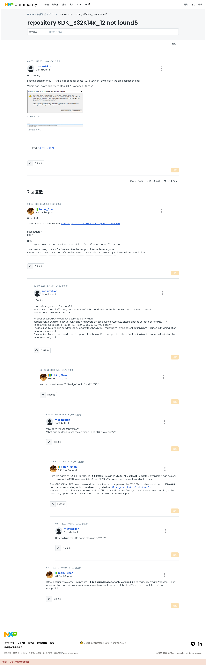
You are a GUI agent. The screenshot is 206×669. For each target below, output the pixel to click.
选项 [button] (174, 44)
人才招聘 (21, 643)
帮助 (194, 4)
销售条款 (24, 653)
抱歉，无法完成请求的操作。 (17, 662)
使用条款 (15, 653)
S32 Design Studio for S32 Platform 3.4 (130, 487)
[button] (161, 68)
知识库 (55, 4)
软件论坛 (41, 14)
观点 (64, 4)
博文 (71, 4)
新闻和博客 (42, 643)
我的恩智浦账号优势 (13, 647)
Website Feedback (70, 653)
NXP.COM (82, 4)
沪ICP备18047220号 (118, 643)
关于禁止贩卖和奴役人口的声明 (41, 653)
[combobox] (110, 31)
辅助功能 (57, 653)
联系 (52, 643)
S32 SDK (53, 14)
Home (30, 14)
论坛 (47, 4)
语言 (186, 4)
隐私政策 (7, 653)
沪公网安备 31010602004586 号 (96, 643)
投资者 (31, 643)
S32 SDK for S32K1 (46, 148)
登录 (200, 4)
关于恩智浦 (9, 643)
